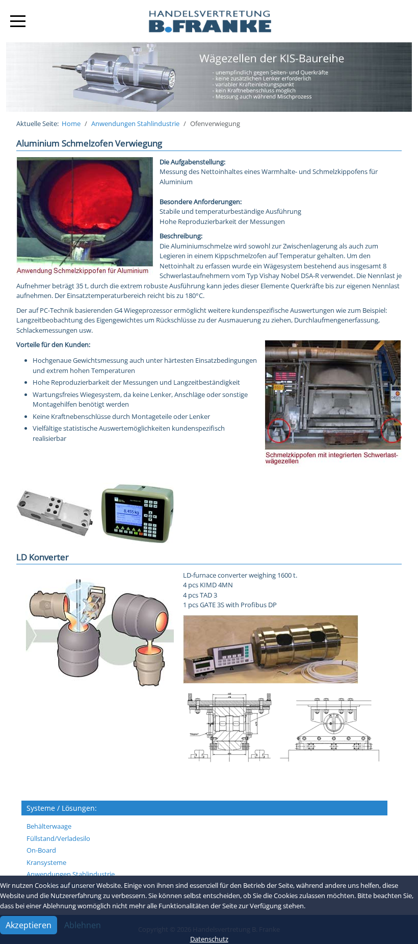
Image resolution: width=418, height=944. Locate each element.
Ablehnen (82, 925)
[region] (209, 77)
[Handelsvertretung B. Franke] (209, 20)
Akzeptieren (28, 925)
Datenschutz (209, 938)
